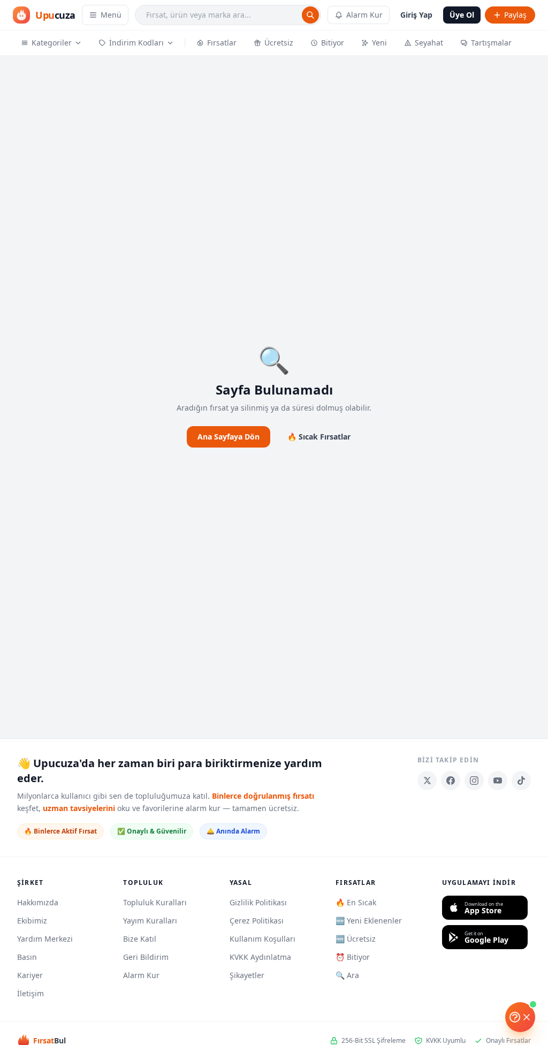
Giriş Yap (416, 15)
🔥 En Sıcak (356, 902)
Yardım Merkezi (45, 939)
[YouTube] (497, 780)
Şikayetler (247, 975)
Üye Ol (462, 15)
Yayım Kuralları (150, 920)
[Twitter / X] (427, 780)
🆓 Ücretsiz (356, 939)
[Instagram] (474, 780)
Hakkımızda (37, 902)
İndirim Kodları (136, 42)
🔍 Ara (347, 975)
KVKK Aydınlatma (260, 957)
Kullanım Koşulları (262, 939)
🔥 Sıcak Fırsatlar (319, 436)
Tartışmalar (491, 42)
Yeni (379, 42)
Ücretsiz (278, 42)
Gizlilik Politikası (258, 902)
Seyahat (429, 42)
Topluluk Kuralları (155, 902)
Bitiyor (332, 42)
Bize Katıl (139, 939)
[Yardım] (520, 1017)
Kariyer (30, 975)
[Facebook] (450, 780)
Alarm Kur (364, 15)
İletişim (30, 993)
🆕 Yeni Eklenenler (369, 920)
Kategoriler (52, 42)
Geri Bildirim (146, 957)
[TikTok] (521, 780)
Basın (27, 957)
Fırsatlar (222, 42)
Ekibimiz (32, 920)
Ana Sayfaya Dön (228, 436)
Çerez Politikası (257, 920)
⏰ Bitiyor (353, 957)
